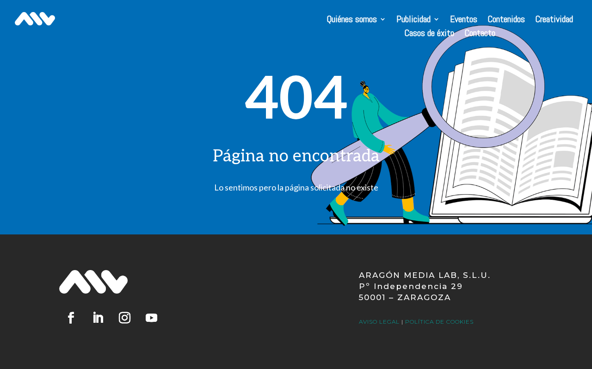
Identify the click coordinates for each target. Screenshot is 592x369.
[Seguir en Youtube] (151, 318)
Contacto (479, 34)
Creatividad (554, 20)
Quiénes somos (352, 20)
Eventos (463, 20)
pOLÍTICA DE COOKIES (439, 321)
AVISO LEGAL (379, 321)
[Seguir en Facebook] (70, 318)
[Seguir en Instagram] (124, 318)
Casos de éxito (429, 34)
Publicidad (413, 20)
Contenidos (506, 20)
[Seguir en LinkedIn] (97, 318)
